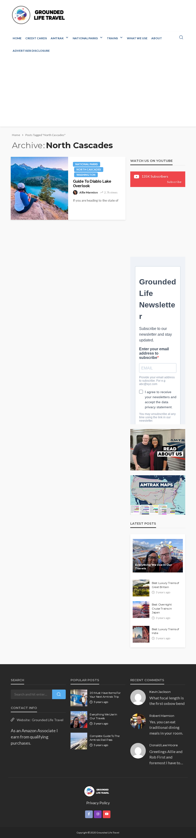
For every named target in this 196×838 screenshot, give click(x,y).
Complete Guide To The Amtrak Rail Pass (105, 738)
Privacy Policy (98, 802)
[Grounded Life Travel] (40, 15)
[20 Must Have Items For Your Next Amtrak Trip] (79, 698)
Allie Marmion (88, 192)
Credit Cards (36, 38)
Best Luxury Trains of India (165, 631)
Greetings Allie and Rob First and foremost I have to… (166, 757)
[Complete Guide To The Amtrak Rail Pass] (79, 741)
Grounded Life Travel (47, 720)
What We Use (137, 38)
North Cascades (88, 169)
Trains (112, 38)
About (156, 38)
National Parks (85, 38)
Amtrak (57, 38)
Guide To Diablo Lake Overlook (92, 183)
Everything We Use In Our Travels (153, 566)
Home (17, 38)
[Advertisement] (98, 92)
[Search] (181, 37)
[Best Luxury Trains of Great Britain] (141, 588)
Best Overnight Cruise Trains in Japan (162, 608)
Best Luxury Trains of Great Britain (165, 585)
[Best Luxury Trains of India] (141, 634)
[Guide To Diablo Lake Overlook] (39, 188)
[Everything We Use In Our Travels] (158, 555)
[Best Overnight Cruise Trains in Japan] (141, 609)
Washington (85, 174)
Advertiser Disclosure (31, 50)
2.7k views (111, 192)
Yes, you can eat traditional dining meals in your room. (166, 727)
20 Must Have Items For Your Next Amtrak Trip (105, 694)
